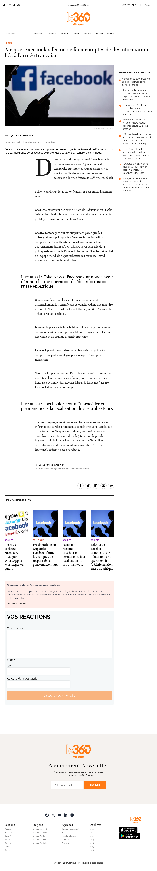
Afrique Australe (40, 843)
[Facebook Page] (47, 815)
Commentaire (16, 628)
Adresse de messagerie (22, 678)
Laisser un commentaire (59, 695)
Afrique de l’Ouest (40, 833)
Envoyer (95, 785)
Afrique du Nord (40, 829)
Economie (52, 33)
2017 (92, 847)
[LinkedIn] (66, 815)
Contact (65, 840)
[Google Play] (129, 835)
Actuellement (10, 33)
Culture (88, 33)
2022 (92, 829)
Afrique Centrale (40, 836)
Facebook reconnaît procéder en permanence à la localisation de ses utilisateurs (67, 406)
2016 (92, 850)
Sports (110, 33)
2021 (92, 833)
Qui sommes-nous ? (70, 829)
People (76, 33)
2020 (92, 836)
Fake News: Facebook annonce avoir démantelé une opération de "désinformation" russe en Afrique (67, 281)
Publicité (65, 843)
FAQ (63, 833)
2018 (92, 843)
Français (148, 5)
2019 (92, 840)
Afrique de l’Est (39, 840)
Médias (99, 33)
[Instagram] (72, 815)
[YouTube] (59, 815)
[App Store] (128, 829)
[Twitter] (53, 815)
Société (64, 33)
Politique (38, 33)
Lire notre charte (17, 603)
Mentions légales (69, 836)
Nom (10, 665)
